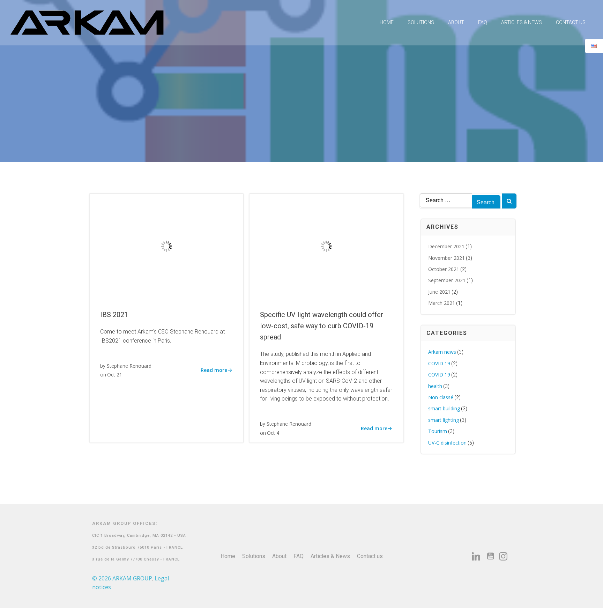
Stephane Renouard (129, 365)
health (435, 386)
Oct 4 (273, 433)
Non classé (440, 397)
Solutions (421, 22)
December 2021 (446, 246)
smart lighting (443, 420)
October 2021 (443, 269)
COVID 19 (439, 363)
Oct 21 (114, 374)
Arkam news (442, 352)
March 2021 (441, 303)
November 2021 (446, 258)
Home (387, 22)
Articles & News (521, 22)
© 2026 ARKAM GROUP (122, 578)
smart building (444, 408)
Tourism (437, 431)
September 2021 (447, 280)
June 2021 (439, 291)
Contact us (571, 22)
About (456, 22)
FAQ (482, 22)
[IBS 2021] (166, 246)
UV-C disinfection (447, 442)
